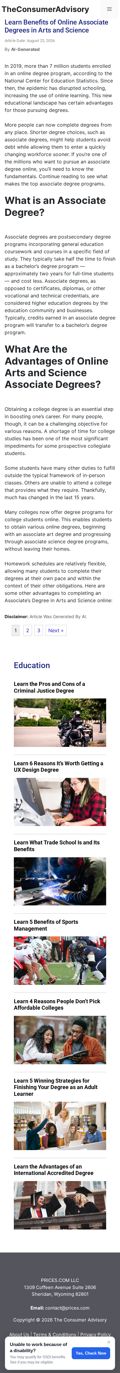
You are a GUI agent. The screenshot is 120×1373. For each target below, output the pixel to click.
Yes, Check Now (91, 1353)
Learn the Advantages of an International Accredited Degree (54, 1169)
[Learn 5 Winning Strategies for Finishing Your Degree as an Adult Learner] (60, 1126)
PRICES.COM (55, 1280)
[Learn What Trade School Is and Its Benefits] (60, 881)
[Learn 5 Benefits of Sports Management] (60, 960)
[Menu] (109, 9)
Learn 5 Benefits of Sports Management (46, 925)
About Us (19, 1334)
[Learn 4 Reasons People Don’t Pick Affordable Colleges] (60, 1040)
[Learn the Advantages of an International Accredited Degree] (60, 1205)
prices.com (78, 1308)
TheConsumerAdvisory (45, 9)
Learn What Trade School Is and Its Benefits (57, 845)
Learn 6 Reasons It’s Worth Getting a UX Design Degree (58, 766)
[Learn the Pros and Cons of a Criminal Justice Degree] (60, 722)
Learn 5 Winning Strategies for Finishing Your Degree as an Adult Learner (56, 1087)
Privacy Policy (95, 1334)
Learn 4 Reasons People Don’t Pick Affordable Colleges (57, 1004)
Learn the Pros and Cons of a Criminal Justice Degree (49, 687)
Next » (56, 630)
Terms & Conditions (54, 1334)
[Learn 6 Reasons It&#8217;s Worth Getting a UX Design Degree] (60, 802)
